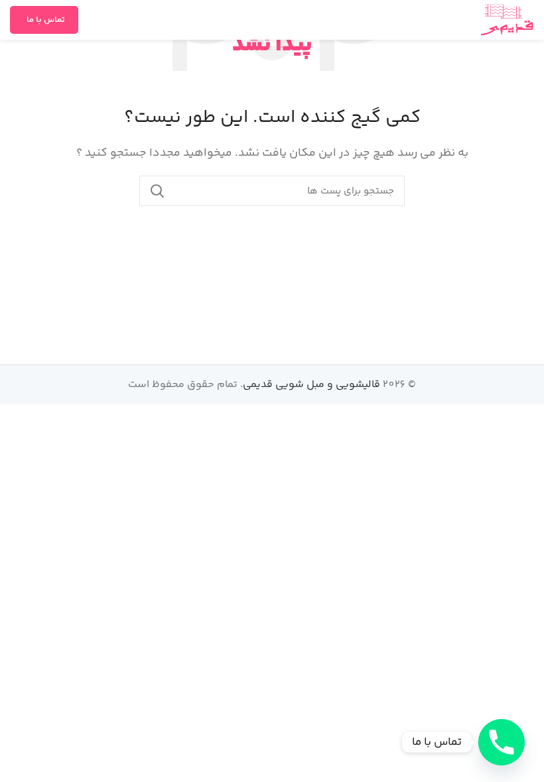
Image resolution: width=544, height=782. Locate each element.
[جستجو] (157, 191)
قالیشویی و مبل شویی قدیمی (311, 384)
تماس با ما (46, 20)
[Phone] (501, 742)
